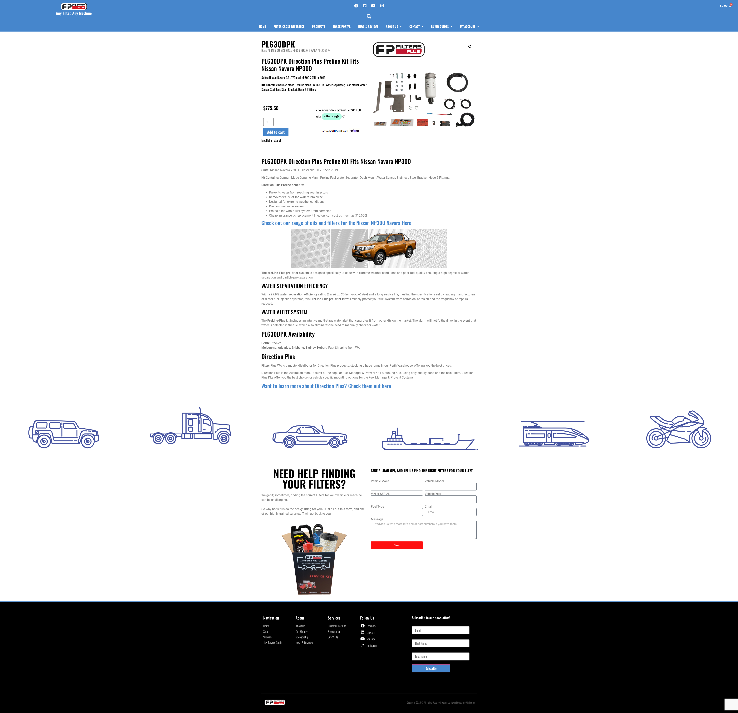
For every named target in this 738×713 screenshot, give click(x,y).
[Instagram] (382, 6)
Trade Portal (342, 26)
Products (318, 26)
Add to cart (276, 132)
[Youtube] (373, 6)
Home (262, 26)
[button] (369, 16)
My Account (467, 26)
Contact (414, 26)
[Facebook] (356, 6)
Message (377, 519)
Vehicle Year (433, 493)
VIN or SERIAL (380, 493)
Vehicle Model (434, 481)
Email (428, 506)
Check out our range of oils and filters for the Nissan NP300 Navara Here (336, 223)
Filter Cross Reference (289, 26)
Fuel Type (377, 506)
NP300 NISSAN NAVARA (305, 50)
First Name (418, 637)
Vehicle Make (380, 481)
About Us (392, 26)
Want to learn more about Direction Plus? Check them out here (326, 386)
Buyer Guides (440, 26)
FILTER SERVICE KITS (280, 50)
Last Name (418, 650)
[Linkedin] (365, 6)
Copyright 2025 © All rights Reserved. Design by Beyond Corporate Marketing (441, 702)
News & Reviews (368, 26)
